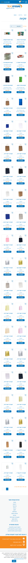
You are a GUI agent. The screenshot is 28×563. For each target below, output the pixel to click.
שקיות (15, 15)
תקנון (14, 510)
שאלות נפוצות (14, 513)
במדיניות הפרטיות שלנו (19, 558)
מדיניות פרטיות (14, 521)
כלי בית (20, 15)
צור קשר (14, 506)
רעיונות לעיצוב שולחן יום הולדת (14, 529)
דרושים (14, 504)
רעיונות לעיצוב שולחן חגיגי (14, 527)
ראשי (25, 15)
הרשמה (2, 2)
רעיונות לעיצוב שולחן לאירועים (14, 531)
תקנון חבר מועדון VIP (14, 517)
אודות (14, 502)
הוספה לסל (20, 46)
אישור (14, 561)
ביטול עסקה (14, 519)
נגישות (14, 508)
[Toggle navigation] (26, 2)
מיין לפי (24, 26)
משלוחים (15, 511)
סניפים (14, 515)
